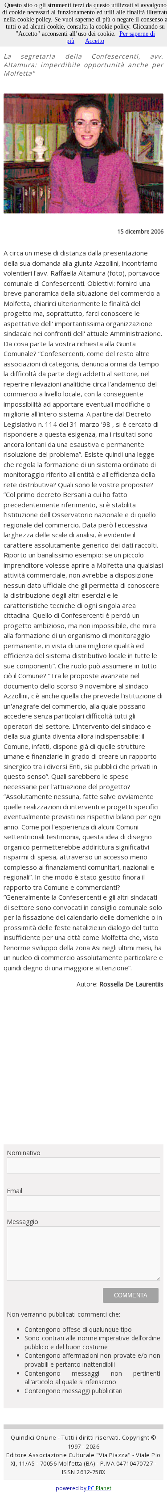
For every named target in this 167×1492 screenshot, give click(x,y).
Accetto (94, 41)
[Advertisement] (83, 1070)
